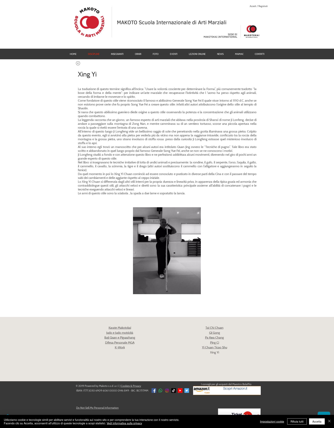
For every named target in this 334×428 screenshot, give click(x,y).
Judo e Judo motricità (119, 333)
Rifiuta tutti (297, 421)
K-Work (120, 347)
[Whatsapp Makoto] (160, 390)
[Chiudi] (329, 421)
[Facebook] (154, 390)
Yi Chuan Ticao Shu (214, 347)
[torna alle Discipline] (78, 63)
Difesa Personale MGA (120, 342)
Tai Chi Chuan (214, 327)
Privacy (137, 385)
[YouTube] (180, 390)
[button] (155, 54)
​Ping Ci (214, 342)
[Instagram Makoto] (167, 390)
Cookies (125, 385)
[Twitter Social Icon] (186, 390)
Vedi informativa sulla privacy (124, 423)
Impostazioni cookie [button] (272, 421)
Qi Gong (214, 333)
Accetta (316, 421)
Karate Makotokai (120, 327)
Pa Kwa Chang (214, 337)
